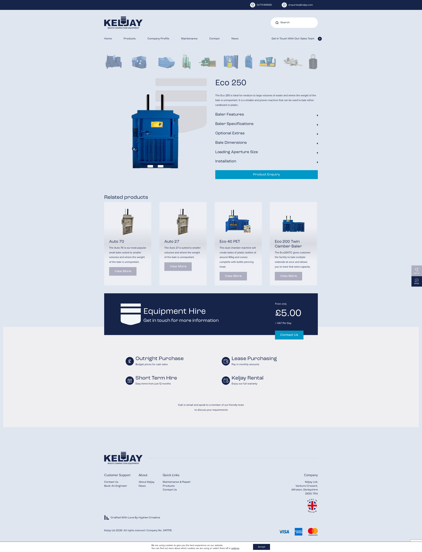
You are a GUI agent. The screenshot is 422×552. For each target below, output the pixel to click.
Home (108, 38)
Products (130, 38)
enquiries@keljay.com (300, 5)
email (189, 405)
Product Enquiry (266, 174)
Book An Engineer (115, 486)
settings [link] (235, 548)
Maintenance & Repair (177, 482)
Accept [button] (261, 547)
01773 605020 (264, 5)
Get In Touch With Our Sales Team (293, 38)
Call (180, 405)
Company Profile (158, 38)
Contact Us (289, 335)
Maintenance (189, 38)
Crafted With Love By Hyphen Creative (135, 517)
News (235, 38)
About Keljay (146, 482)
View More (122, 271)
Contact (214, 38)
